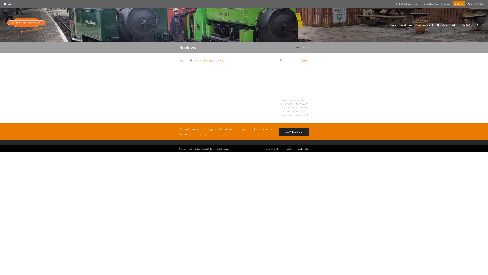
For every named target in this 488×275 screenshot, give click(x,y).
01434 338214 (477, 4)
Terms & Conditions (273, 149)
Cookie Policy (303, 149)
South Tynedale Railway (197, 149)
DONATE (459, 4)
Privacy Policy (289, 149)
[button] (477, 25)
